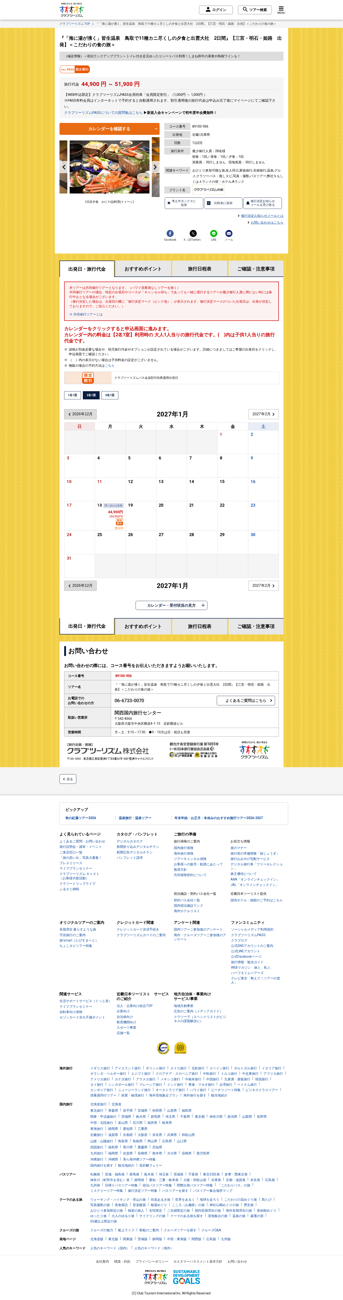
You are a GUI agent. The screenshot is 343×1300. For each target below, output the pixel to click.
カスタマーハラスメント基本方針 (197, 1261)
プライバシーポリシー (152, 1261)
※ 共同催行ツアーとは (86, 314)
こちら (110, 365)
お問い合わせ (237, 1261)
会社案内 (102, 1261)
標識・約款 (122, 1261)
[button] (64, 167)
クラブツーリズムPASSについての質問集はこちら (103, 113)
